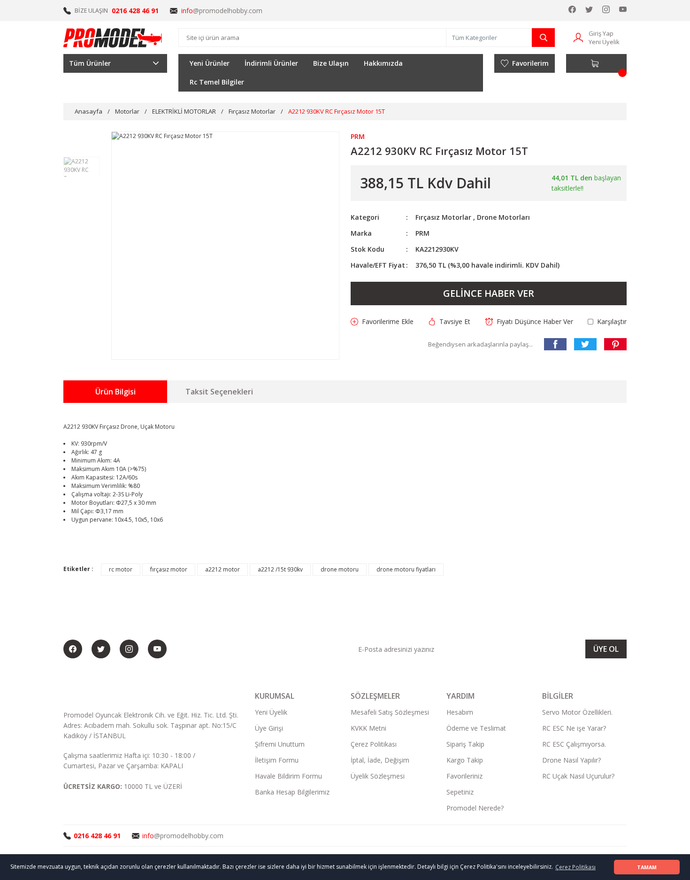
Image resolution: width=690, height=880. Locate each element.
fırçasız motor (168, 569)
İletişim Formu (277, 760)
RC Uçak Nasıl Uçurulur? (578, 776)
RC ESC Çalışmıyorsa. (574, 744)
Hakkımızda (383, 63)
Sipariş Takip (465, 744)
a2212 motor (222, 569)
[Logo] (113, 37)
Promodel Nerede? (475, 807)
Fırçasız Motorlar (443, 217)
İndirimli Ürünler (271, 63)
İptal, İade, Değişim (380, 760)
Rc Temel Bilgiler (217, 81)
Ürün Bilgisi (115, 391)
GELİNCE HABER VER (488, 293)
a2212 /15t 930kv (280, 569)
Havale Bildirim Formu (288, 776)
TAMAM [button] (647, 867)
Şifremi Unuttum (280, 744)
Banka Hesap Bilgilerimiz (292, 791)
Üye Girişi (269, 728)
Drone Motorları (503, 217)
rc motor (120, 569)
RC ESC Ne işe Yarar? (574, 728)
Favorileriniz (464, 776)
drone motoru (340, 569)
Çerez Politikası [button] (575, 867)
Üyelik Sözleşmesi (378, 776)
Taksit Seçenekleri (219, 391)
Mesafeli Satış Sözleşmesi (390, 712)
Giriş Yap (601, 33)
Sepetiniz (460, 791)
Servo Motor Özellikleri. (577, 712)
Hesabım (459, 712)
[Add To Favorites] (382, 321)
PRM (422, 233)
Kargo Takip (464, 760)
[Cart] (596, 63)
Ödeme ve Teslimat (476, 728)
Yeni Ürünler (210, 63)
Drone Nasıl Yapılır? (571, 760)
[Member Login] (578, 37)
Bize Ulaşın (331, 63)
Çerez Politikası (374, 744)
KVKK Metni (368, 728)
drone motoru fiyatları (406, 569)
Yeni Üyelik (604, 42)
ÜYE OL (606, 649)
